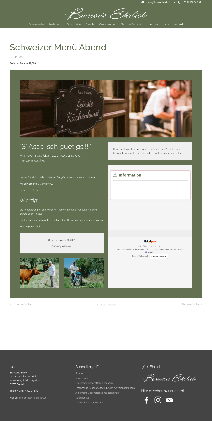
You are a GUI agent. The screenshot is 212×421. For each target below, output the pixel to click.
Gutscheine (74, 24)
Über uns (152, 24)
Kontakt (178, 24)
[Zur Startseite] (106, 12)
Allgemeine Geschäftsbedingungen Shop (97, 392)
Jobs (166, 24)
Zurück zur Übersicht (106, 304)
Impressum (81, 378)
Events (90, 24)
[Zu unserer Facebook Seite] (146, 400)
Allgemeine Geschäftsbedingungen (94, 383)
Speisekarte (36, 24)
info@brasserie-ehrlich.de (161, 2)
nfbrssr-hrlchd (32, 397)
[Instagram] (158, 400)
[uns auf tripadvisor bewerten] (169, 400)
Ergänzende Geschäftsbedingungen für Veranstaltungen (105, 387)
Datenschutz (82, 397)
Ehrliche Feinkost (131, 24)
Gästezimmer (107, 24)
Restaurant (55, 24)
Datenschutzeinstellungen (89, 402)
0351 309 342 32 (192, 2)
